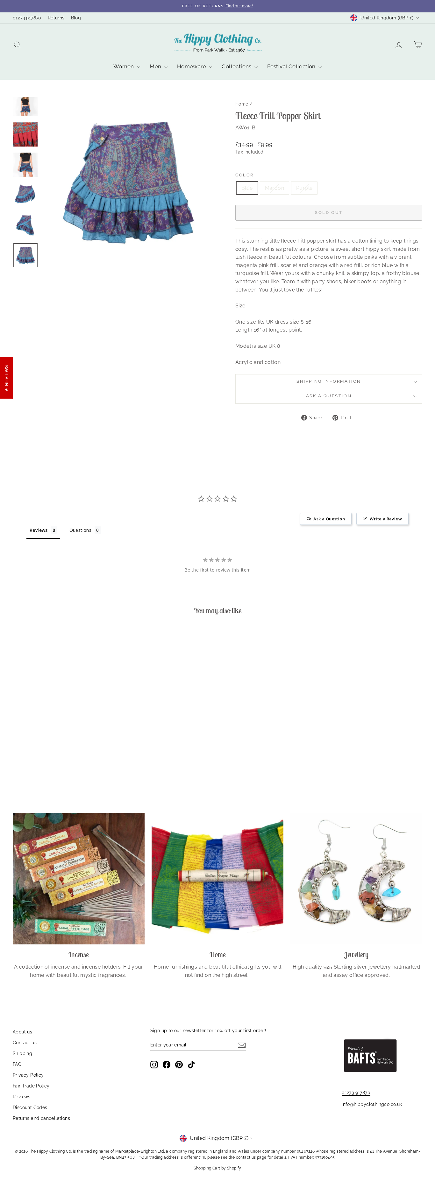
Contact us (25, 1042)
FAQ (17, 1064)
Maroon (274, 188)
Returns (56, 17)
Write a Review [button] (386, 519)
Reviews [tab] (39, 530)
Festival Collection (292, 66)
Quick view (61, 720)
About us (22, 1031)
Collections (237, 66)
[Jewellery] (356, 878)
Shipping (22, 1053)
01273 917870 (27, 17)
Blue (247, 188)
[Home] (217, 878)
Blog (76, 17)
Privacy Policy (28, 1075)
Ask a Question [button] (329, 519)
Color (244, 175)
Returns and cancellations (41, 1118)
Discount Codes (30, 1107)
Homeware (192, 66)
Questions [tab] (80, 530)
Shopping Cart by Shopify (217, 1168)
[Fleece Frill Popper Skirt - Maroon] (61, 751)
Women (124, 66)
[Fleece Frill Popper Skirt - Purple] (70, 751)
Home (241, 103)
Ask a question (329, 396)
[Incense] (79, 878)
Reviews (22, 1096)
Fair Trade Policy (31, 1085)
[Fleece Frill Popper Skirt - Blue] (53, 751)
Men (156, 66)
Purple (304, 188)
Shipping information (328, 381)
